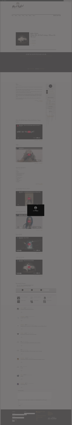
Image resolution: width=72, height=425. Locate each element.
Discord (37, 210)
